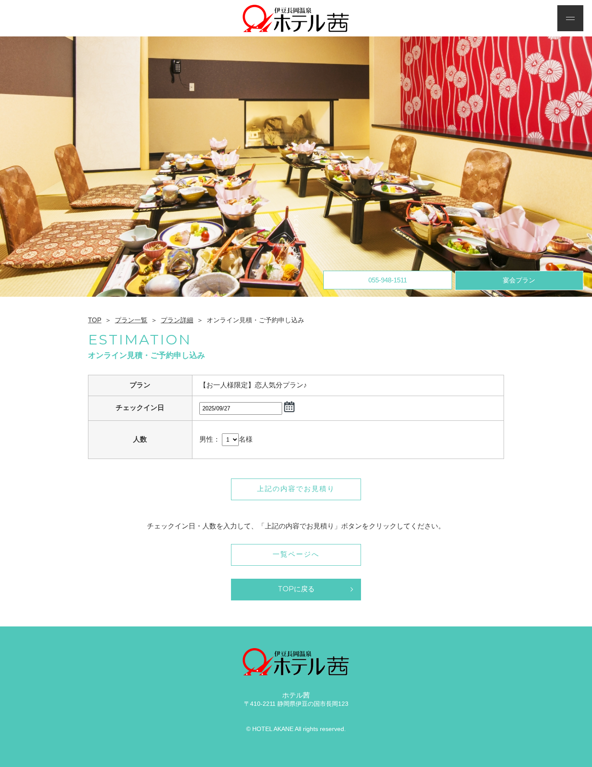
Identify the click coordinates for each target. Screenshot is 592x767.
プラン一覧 (131, 320)
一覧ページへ (296, 554)
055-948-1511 (387, 280)
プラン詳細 (177, 320)
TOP (94, 320)
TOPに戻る (296, 589)
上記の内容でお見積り (296, 488)
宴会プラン (519, 280)
